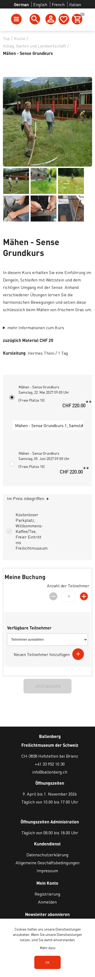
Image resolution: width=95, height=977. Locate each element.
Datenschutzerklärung (47, 854)
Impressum (47, 870)
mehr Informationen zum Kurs (35, 327)
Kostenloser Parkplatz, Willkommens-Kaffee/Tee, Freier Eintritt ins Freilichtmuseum (32, 531)
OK (47, 963)
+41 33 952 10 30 (50, 764)
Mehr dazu (47, 947)
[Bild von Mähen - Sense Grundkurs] (16, 181)
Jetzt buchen (47, 686)
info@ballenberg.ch (49, 772)
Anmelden (47, 902)
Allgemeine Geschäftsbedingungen (47, 862)
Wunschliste (64, 19)
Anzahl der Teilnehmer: (68, 585)
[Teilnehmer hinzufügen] (78, 654)
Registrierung (47, 894)
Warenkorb (81, 15)
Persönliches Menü (50, 19)
